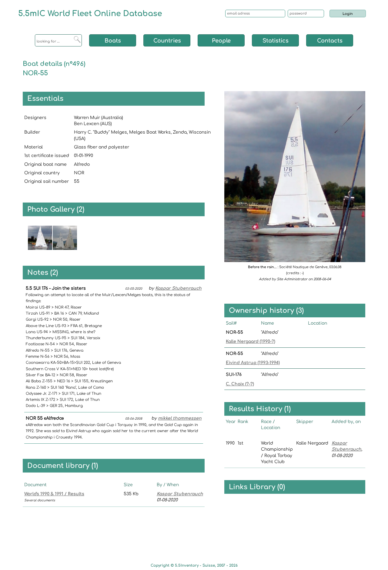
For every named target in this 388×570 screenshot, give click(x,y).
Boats (113, 41)
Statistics (276, 41)
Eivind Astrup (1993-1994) (253, 362)
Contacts (330, 41)
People (221, 41)
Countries (167, 41)
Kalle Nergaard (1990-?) (250, 341)
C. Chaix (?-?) (240, 384)
